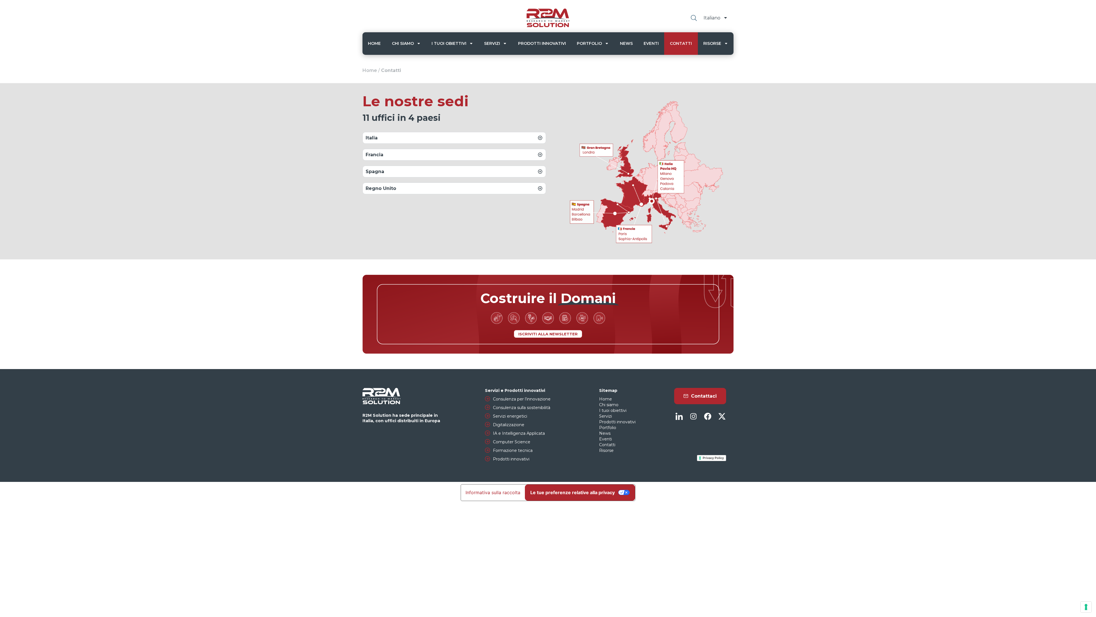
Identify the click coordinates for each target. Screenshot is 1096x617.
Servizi (492, 43)
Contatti (681, 43)
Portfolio (589, 43)
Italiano (712, 18)
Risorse (712, 43)
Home (374, 43)
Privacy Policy (713, 458)
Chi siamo (403, 43)
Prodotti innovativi (542, 43)
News (626, 43)
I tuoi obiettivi (449, 43)
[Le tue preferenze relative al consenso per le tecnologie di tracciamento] (1086, 607)
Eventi (651, 43)
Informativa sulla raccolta (493, 492)
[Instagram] (693, 416)
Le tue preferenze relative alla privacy (572, 492)
